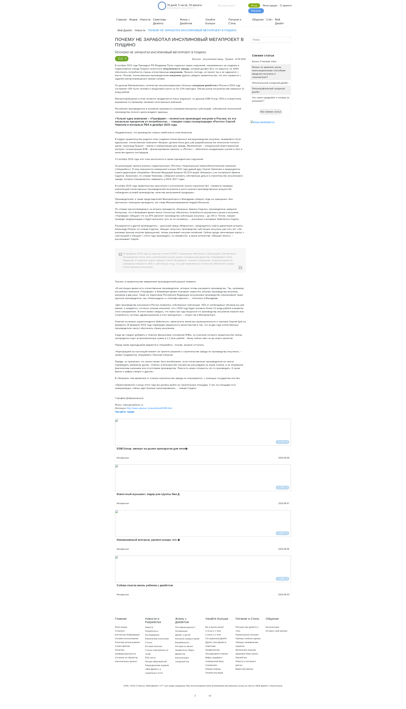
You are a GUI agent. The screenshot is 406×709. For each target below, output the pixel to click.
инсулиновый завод (213, 59)
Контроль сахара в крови (187, 639)
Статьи (148, 642)
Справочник (211, 665)
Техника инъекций (214, 673)
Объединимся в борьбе (216, 654)
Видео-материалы (244, 669)
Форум (133, 19)
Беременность (182, 642)
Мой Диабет (279, 21)
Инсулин (196, 59)
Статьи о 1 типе (213, 631)
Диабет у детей (182, 635)
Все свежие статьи (271, 111)
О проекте (286, 5)
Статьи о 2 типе (213, 635)
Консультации (272, 627)
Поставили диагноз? (185, 627)
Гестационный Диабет (216, 638)
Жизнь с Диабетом (186, 21)
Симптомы (210, 646)
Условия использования (126, 638)
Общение (258, 19)
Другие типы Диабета (215, 642)
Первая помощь (213, 669)
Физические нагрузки (246, 650)
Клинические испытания (157, 639)
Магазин (256, 10)
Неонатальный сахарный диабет (270, 83)
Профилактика (212, 650)
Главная (121, 19)
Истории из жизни (184, 646)
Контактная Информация (127, 635)
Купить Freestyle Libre (264, 61)
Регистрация (270, 5)
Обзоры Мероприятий (156, 661)
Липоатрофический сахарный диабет (268, 90)
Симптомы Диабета (159, 21)
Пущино (229, 59)
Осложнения (181, 631)
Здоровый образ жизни (247, 654)
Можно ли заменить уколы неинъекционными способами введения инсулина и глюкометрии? (269, 72)
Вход (254, 5)
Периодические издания (157, 665)
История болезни (153, 646)
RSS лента (150, 658)
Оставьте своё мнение (276, 631)
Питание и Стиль (234, 21)
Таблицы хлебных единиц (248, 638)
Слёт (269, 19)
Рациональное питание (247, 635)
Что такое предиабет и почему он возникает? (271, 99)
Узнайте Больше (210, 21)
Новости (145, 19)
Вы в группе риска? (214, 627)
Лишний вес (241, 657)
